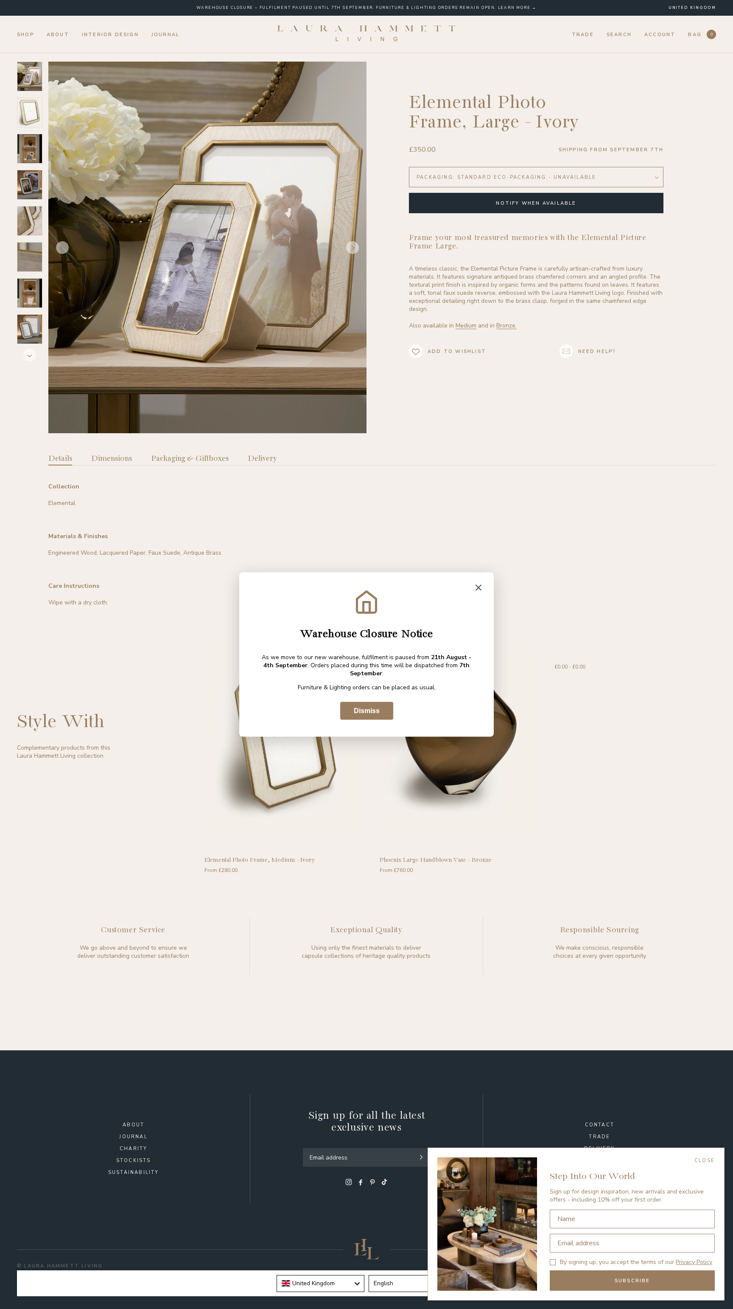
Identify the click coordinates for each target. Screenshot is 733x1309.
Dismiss (367, 710)
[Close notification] (478, 588)
